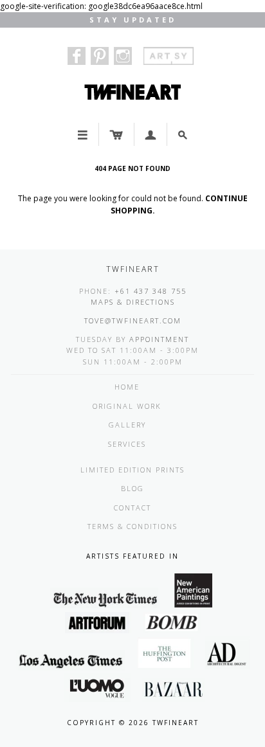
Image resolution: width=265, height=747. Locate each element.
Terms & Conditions (132, 526)
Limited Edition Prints (132, 469)
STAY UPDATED (132, 19)
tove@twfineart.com (132, 320)
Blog (132, 488)
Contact (132, 507)
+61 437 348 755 (150, 291)
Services (127, 444)
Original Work (127, 406)
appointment (159, 339)
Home (127, 387)
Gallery (127, 424)
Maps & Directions (133, 302)
